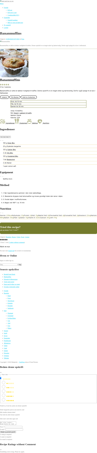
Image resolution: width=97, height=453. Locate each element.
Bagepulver (11, 159)
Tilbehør (6, 358)
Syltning (6, 356)
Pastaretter (7, 338)
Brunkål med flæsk (9, 274)
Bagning (8, 237)
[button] (1, 84)
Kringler (10, 303)
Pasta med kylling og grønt (12, 284)
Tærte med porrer (9, 282)
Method (35, 123)
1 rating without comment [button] (16, 242)
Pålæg (9, 328)
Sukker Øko (11, 150)
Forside (6, 7)
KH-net (10, 10)
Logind (6, 27)
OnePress (22, 362)
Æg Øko (10, 153)
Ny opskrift (7, 25)
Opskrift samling (13, 20)
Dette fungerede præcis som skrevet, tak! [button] (12, 410)
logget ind (11, 251)
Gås (9, 321)
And (9, 323)
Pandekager (7, 340)
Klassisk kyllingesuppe (11, 279)
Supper (6, 331)
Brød (9, 296)
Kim (23, 39)
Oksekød (10, 313)
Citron (18, 237)
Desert (16, 113)
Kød (5, 311)
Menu (2, 3)
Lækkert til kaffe (26, 113)
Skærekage (11, 301)
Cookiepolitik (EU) (13, 15)
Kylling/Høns (12, 318)
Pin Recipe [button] (15, 97)
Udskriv (4, 97)
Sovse (5, 336)
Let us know (4, 230)
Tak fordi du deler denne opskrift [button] (10, 415)
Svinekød (10, 316)
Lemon (27, 237)
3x (7, 137)
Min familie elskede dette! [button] (7, 412)
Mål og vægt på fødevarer (15, 22)
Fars (9, 326)
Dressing (6, 353)
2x (4, 137)
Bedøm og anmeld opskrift (8, 432)
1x (1, 137)
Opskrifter (7, 17)
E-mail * (2, 429)
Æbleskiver (7, 343)
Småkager (11, 308)
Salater (6, 351)
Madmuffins (7, 277)
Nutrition (46, 123)
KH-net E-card (12, 12)
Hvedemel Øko (12, 156)
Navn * (2, 427)
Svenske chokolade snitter (11, 287)
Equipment (23, 123)
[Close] (1, 372)
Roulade (10, 306)
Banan (14, 237)
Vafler (5, 346)
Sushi (5, 333)
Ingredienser (10, 123)
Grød (5, 348)
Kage (22, 237)
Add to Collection (28, 97)
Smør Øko (11, 143)
